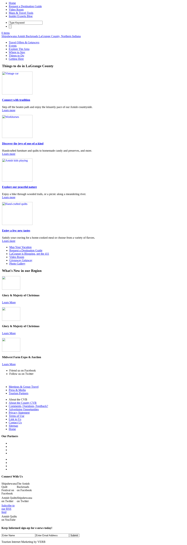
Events (13, 45)
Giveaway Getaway (20, 260)
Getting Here (16, 58)
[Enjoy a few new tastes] (17, 224)
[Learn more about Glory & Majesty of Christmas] (11, 288)
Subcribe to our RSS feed (8, 509)
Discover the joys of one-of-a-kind (22, 143)
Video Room (16, 257)
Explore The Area (19, 49)
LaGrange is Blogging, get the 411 (29, 253)
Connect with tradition (16, 99)
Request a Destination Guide (25, 250)
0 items (5, 32)
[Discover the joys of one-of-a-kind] (17, 136)
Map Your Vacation (20, 247)
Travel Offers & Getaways (24, 42)
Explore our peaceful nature (19, 186)
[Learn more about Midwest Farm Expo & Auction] (11, 350)
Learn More (9, 302)
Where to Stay (17, 52)
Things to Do (16, 55)
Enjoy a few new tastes (16, 230)
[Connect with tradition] (17, 93)
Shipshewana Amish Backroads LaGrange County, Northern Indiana (41, 36)
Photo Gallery (17, 263)
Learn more (8, 110)
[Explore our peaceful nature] (17, 180)
